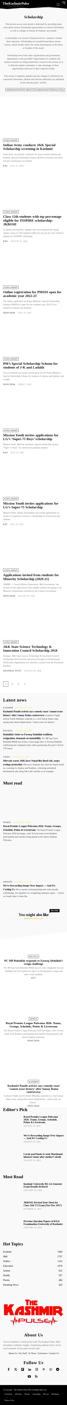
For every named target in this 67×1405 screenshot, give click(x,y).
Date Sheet (26, 90)
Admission (11, 90)
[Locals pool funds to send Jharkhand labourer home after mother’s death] (12, 1159)
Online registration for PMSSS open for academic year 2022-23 (32, 294)
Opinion (7, 882)
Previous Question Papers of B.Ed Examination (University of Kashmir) (43, 1222)
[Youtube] (29, 1377)
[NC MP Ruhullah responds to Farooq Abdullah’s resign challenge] (33, 939)
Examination (42, 90)
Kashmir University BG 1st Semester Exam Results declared (43, 1185)
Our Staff (23, 1353)
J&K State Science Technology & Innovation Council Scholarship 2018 (30, 648)
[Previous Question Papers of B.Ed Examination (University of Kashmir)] (12, 1227)
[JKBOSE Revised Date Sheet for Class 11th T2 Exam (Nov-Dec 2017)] (12, 1208)
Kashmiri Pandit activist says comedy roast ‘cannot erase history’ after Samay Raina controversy (33, 1089)
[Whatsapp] (51, 1370)
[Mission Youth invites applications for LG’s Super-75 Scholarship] (33, 480)
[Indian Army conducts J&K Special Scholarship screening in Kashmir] (33, 121)
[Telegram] (58, 1370)
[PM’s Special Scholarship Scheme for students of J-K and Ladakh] (33, 340)
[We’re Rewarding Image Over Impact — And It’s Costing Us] (33, 863)
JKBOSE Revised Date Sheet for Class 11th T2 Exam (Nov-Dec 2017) (43, 1204)
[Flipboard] (22, 1370)
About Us (12, 1353)
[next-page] (25, 684)
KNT (5, 166)
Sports (7, 822)
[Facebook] (8, 1370)
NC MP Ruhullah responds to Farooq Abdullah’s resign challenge (33, 962)
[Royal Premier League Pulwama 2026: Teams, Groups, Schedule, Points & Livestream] (33, 804)
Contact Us (54, 1353)
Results (55, 90)
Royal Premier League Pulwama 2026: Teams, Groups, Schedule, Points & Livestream (33, 1025)
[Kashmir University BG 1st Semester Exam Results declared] (12, 1189)
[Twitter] (15, 1370)
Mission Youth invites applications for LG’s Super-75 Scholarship (30, 505)
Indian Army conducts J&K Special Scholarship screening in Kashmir (29, 147)
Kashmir (8, 708)
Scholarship (11, 140)
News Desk (9, 313)
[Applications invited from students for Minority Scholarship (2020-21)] (33, 551)
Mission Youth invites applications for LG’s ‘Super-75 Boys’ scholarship (30, 437)
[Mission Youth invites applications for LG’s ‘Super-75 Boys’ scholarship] (33, 411)
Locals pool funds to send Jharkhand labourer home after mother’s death (43, 1155)
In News (32, 1353)
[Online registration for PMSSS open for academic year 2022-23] (33, 268)
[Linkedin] (30, 1370)
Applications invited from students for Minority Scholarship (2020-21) (31, 577)
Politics (8, 731)
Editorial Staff (12, 671)
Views (6, 757)
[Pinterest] (44, 1370)
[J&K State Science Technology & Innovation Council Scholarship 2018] (33, 623)
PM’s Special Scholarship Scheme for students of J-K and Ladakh (30, 365)
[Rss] (36, 1377)
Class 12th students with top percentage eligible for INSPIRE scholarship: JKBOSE (32, 220)
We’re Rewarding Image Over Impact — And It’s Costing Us (44, 1137)
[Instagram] (37, 1370)
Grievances (42, 1353)
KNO (5, 241)
